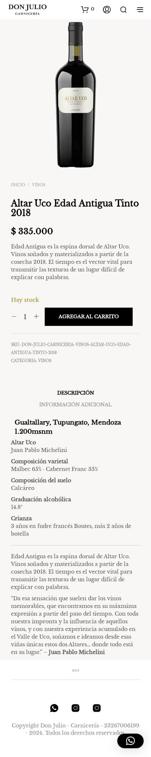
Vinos (38, 185)
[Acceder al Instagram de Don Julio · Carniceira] (75, 708)
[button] (87, 9)
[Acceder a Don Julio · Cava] (96, 708)
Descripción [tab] (75, 393)
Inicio (18, 185)
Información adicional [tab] (75, 405)
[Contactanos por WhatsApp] (54, 708)
